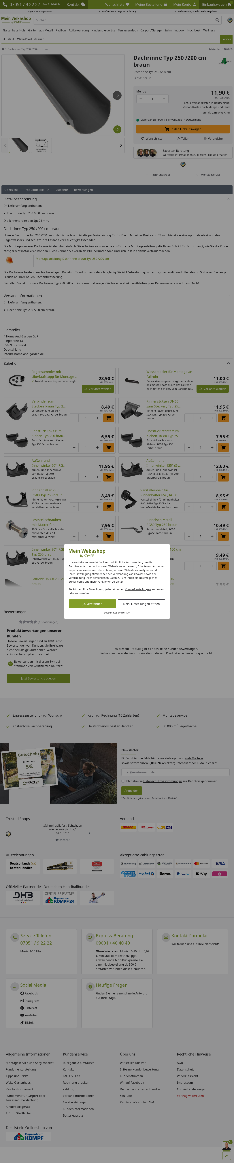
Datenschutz (110, 612)
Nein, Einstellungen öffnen (141, 604)
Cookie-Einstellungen (138, 589)
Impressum (124, 612)
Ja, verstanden (92, 604)
